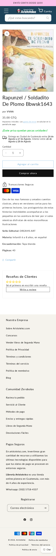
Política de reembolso (17, 370)
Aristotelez (21, 540)
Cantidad (6, 147)
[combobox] (28, 17)
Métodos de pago (15, 411)
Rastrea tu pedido (15, 397)
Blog (8, 377)
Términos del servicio (17, 363)
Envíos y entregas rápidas (19, 418)
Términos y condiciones (18, 356)
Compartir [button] (10, 259)
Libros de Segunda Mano (19, 425)
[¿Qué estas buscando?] (47, 17)
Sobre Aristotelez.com (18, 328)
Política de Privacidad (17, 349)
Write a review (28, 289)
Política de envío (29, 550)
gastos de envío (29, 122)
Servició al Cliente (16, 404)
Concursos (11, 335)
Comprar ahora (28, 173)
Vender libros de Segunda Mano (23, 342)
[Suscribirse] (45, 508)
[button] (6, 10)
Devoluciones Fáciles (17, 432)
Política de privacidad (18, 545)
